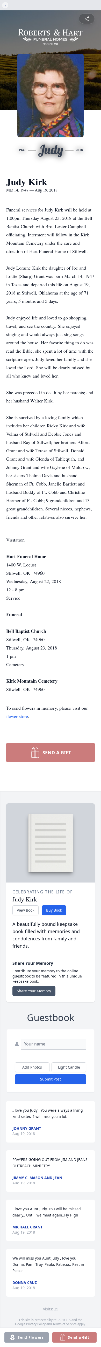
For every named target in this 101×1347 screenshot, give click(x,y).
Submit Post (50, 1079)
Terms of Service (65, 1324)
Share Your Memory (34, 990)
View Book (25, 910)
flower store (17, 716)
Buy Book (54, 910)
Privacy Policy (36, 1324)
